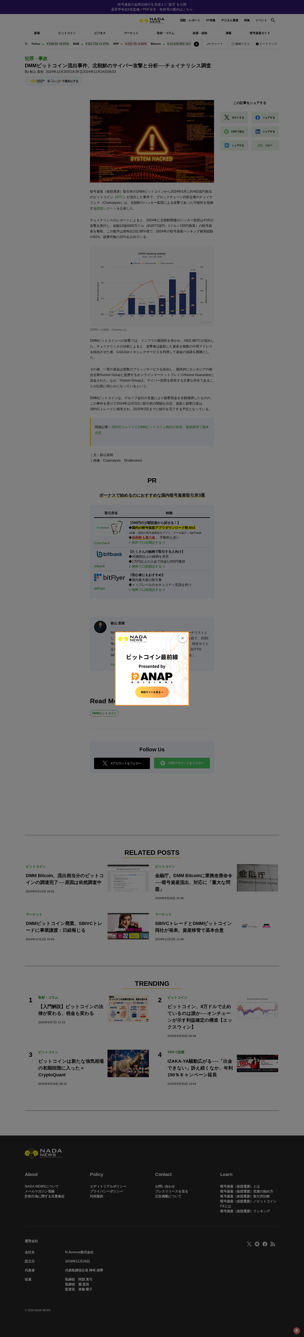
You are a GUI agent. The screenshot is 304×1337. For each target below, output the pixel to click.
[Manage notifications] (296, 1330)
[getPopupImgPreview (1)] (152, 668)
